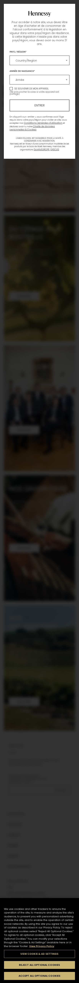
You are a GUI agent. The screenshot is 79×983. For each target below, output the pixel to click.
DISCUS (54, 149)
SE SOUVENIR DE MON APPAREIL (31, 88)
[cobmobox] (39, 60)
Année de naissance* (22, 71)
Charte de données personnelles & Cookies (32, 128)
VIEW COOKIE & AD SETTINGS (39, 954)
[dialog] (39, 491)
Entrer (40, 105)
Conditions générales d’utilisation (43, 123)
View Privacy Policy (41, 946)
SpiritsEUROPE (41, 149)
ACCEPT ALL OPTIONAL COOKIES (40, 976)
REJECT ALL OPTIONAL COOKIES (39, 965)
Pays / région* (18, 51)
